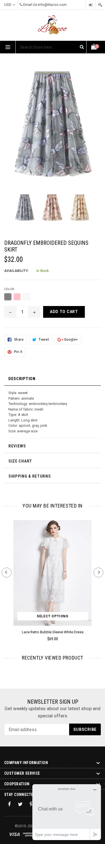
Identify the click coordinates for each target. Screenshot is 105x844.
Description (22, 378)
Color (9, 289)
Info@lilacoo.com (52, 5)
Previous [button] (6, 572)
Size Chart (20, 461)
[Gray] (7, 296)
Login (90, 5)
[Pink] (17, 296)
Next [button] (98, 572)
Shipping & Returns (29, 476)
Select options (52, 616)
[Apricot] (26, 296)
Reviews (17, 446)
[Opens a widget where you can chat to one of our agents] (66, 812)
